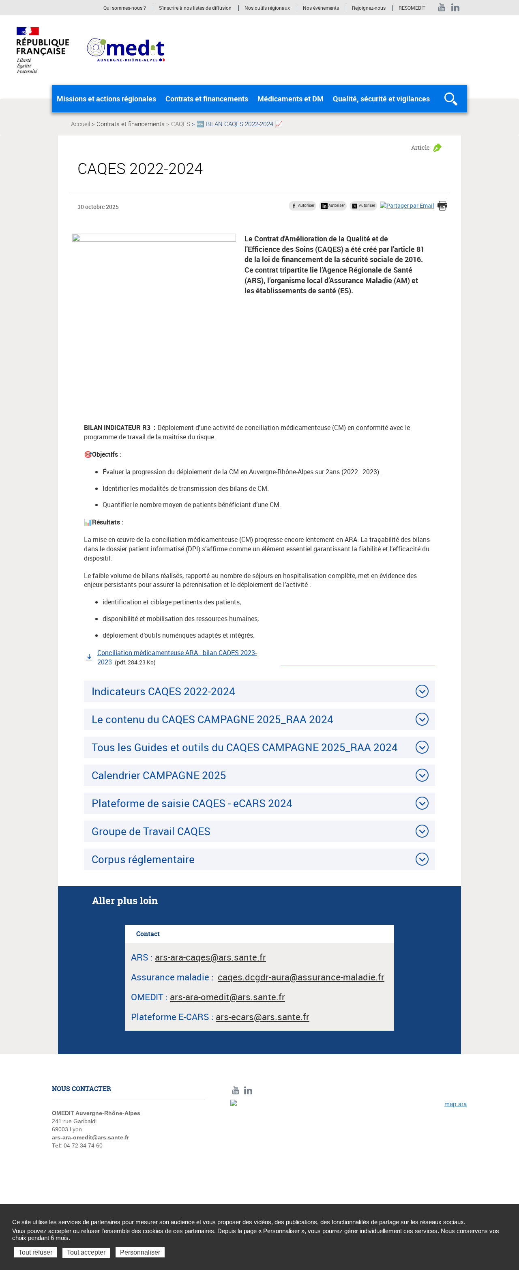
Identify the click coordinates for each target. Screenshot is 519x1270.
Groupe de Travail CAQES (151, 831)
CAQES (180, 124)
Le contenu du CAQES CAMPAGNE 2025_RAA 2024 (212, 719)
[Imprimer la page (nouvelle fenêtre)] (442, 206)
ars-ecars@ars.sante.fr (262, 1016)
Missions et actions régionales (106, 98)
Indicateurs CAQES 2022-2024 (163, 691)
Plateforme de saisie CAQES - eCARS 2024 (192, 803)
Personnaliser (140, 1252)
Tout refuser (35, 1252)
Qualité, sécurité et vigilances (381, 98)
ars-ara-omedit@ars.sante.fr (90, 1137)
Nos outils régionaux (267, 8)
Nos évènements (321, 8)
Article (420, 147)
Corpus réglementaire (143, 859)
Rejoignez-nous (369, 8)
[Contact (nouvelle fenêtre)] (348, 1156)
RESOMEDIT (412, 8)
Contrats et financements (206, 98)
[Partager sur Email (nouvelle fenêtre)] (407, 205)
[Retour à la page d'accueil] (126, 49)
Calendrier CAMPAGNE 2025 (159, 775)
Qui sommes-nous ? (124, 8)
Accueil (80, 124)
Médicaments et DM (290, 98)
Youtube (441, 7)
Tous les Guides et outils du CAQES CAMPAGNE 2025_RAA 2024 (245, 747)
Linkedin (455, 7)
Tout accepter (86, 1252)
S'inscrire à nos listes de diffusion (195, 8)
